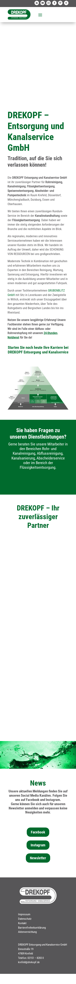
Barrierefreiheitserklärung (32, 927)
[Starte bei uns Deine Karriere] (38, 408)
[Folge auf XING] (66, 3)
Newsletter (38, 858)
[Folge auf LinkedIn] (36, 3)
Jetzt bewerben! (38, 74)
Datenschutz (25, 918)
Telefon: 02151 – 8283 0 (31, 958)
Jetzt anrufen (38, 482)
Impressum (24, 914)
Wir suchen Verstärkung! (38, 35)
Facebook (38, 832)
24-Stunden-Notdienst (38, 642)
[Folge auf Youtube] (42, 3)
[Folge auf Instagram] (48, 3)
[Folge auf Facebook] (54, 3)
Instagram (38, 845)
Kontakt (22, 923)
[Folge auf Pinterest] (60, 3)
